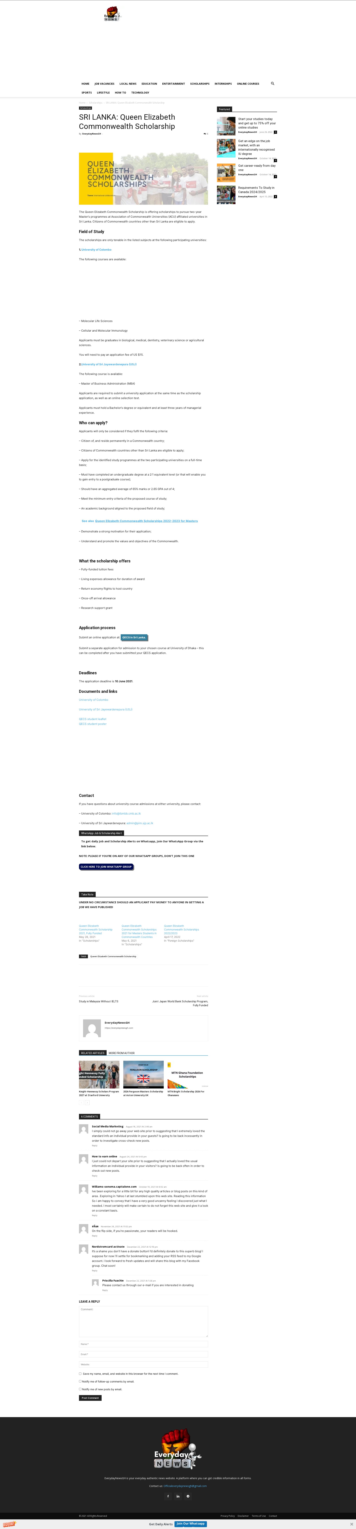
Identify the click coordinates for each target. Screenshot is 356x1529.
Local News (128, 83)
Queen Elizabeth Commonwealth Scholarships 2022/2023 (181, 929)
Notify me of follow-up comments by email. (108, 1381)
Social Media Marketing (107, 1126)
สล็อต (95, 1226)
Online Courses (248, 83)
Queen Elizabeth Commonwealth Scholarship (113, 956)
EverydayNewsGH (91, 133)
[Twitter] (91, 142)
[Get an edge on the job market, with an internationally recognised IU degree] (226, 148)
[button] (178, 1524)
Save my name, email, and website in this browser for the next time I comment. (130, 1373)
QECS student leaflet (92, 719)
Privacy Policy (228, 1516)
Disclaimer (243, 1516)
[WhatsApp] (99, 142)
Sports (87, 92)
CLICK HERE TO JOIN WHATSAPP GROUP (106, 866)
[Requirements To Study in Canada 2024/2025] (226, 195)
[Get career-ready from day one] (226, 173)
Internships (223, 83)
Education (149, 83)
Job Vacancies (104, 83)
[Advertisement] (178, 51)
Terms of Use (259, 1516)
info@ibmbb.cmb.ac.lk (126, 813)
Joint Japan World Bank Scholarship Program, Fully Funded (180, 1003)
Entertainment (173, 83)
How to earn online (104, 1156)
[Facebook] (82, 142)
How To (120, 92)
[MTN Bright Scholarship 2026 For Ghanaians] (188, 1074)
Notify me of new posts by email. (102, 1389)
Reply (94, 1145)
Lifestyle (103, 92)
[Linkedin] (108, 142)
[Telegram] (117, 142)
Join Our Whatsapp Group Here (191, 1524)
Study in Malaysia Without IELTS (98, 1001)
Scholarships (200, 83)
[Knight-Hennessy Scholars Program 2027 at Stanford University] (99, 1074)
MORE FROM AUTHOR (122, 1053)
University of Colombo (96, 249)
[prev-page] (81, 1102)
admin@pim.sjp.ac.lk (139, 823)
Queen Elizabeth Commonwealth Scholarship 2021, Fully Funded (96, 929)
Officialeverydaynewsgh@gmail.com (185, 1486)
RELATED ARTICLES (92, 1053)
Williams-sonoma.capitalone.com (114, 1186)
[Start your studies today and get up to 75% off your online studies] (226, 126)
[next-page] (87, 1102)
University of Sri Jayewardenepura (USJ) (109, 364)
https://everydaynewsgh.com (119, 1028)
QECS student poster (93, 724)
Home (85, 83)
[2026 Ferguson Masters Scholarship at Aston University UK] (143, 1074)
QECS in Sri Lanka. (134, 637)
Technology (140, 92)
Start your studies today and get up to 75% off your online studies (257, 123)
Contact (273, 1516)
